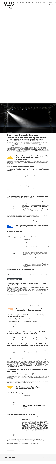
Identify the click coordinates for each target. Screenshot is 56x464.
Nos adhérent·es (22, 2)
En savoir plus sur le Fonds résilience (14, 279)
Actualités (44, 2)
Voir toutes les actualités (45, 457)
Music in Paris (40, 2)
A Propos (17, 2)
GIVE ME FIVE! (28, 2)
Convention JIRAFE (34, 2)
